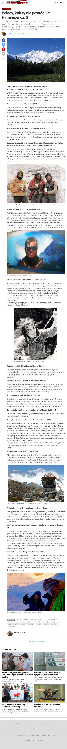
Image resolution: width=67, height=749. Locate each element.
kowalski (43, 622)
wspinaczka (11, 627)
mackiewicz (59, 622)
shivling (39, 624)
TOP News (43, 736)
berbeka (26, 620)
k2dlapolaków (26, 622)
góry (40, 620)
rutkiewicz (31, 624)
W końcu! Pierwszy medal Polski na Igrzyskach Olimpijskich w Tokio (47, 673)
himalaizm (55, 620)
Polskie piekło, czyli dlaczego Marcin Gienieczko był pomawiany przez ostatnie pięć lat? (17, 674)
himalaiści (47, 620)
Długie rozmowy (34, 736)
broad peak (34, 620)
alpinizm (19, 620)
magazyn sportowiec (14, 624)
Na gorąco (14, 736)
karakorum (35, 622)
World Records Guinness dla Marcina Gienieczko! (47, 705)
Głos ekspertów (23, 736)
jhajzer (17, 622)
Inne (49, 736)
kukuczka (51, 622)
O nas (53, 736)
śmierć (45, 624)
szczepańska (53, 624)
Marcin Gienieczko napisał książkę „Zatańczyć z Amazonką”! (14, 705)
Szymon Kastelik (15, 34)
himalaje (10, 622)
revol (24, 624)
